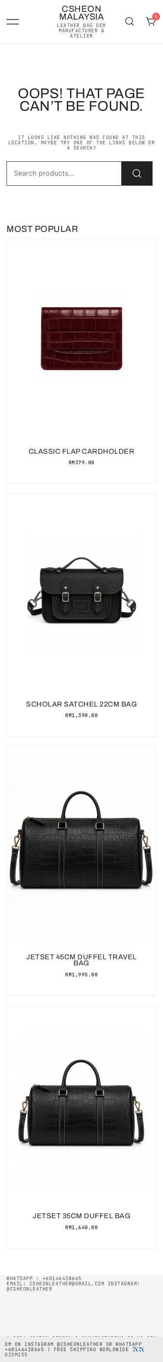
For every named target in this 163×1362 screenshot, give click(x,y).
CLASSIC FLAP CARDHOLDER (82, 451)
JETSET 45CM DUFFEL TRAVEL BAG (81, 960)
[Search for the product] (137, 173)
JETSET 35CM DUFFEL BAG (81, 1215)
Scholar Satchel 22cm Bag (81, 704)
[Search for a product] (129, 21)
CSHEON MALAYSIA (81, 12)
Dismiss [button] (16, 1355)
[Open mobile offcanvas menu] (13, 21)
